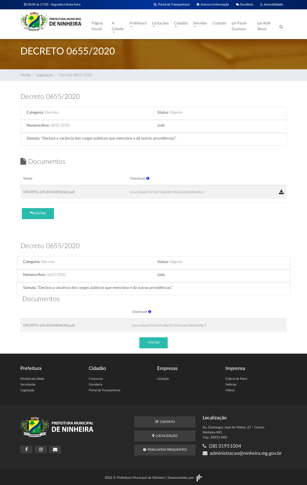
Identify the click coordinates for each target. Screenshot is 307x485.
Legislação (44, 75)
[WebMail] (55, 449)
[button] (147, 178)
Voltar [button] (39, 213)
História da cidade (32, 378)
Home (26, 75)
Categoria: (35, 112)
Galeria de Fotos (236, 378)
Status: (163, 112)
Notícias (230, 384)
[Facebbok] (26, 449)
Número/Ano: (38, 125)
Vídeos (230, 390)
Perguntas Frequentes (166, 449)
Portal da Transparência (173, 4)
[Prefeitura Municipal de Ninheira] (51, 21)
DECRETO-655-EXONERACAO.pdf (49, 192)
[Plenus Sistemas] (199, 477)
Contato (219, 23)
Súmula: (33, 138)
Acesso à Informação (214, 4)
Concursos (96, 378)
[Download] (281, 192)
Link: (161, 125)
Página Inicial (97, 26)
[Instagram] (41, 449)
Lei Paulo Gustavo (239, 26)
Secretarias (27, 384)
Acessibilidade (273, 4)
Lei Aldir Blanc (264, 26)
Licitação (163, 378)
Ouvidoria (246, 4)
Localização (165, 436)
